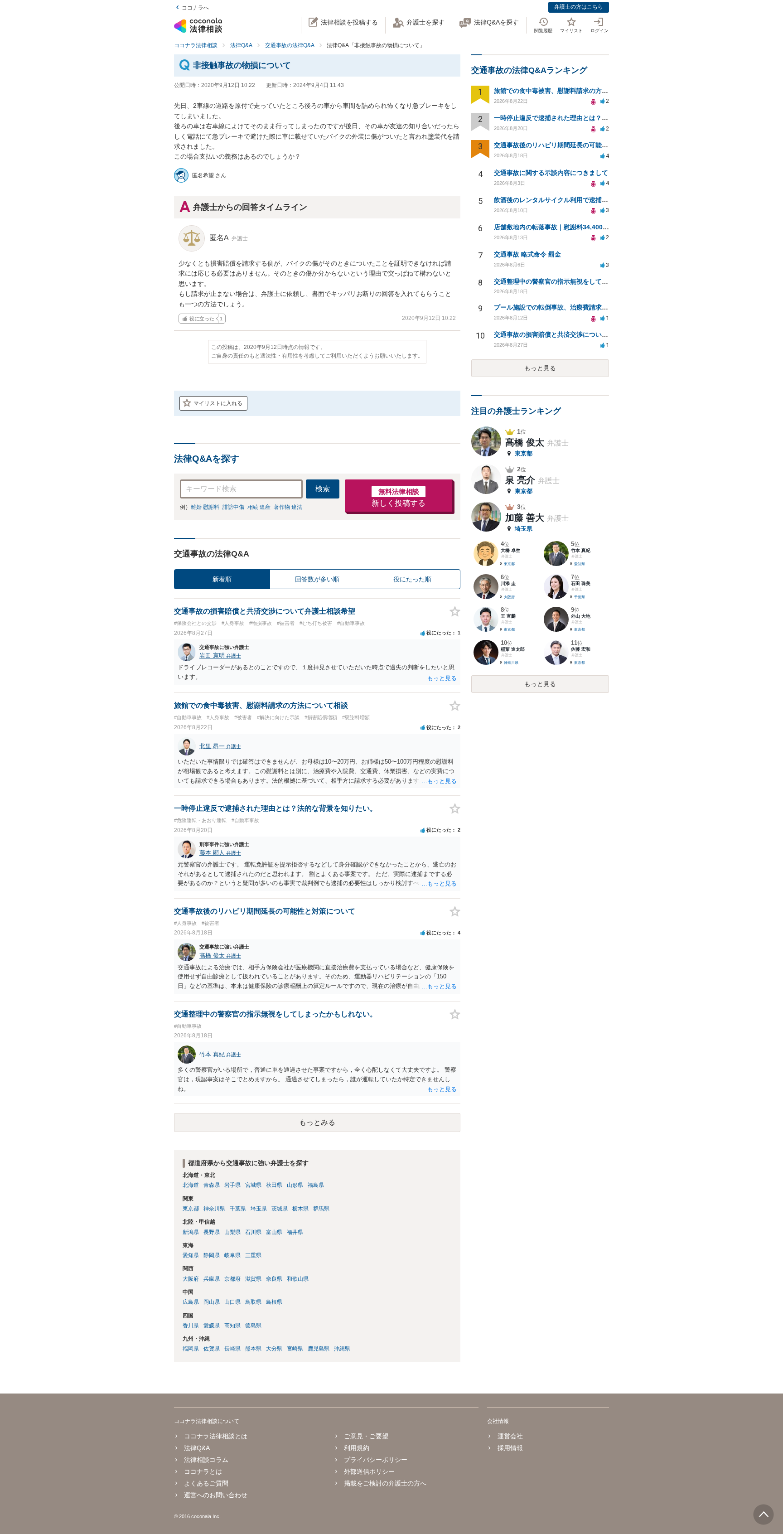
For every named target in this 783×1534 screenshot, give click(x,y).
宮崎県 (295, 1348)
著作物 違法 (288, 507)
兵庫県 (211, 1279)
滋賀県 (253, 1279)
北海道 (191, 1185)
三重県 (253, 1255)
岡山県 (211, 1302)
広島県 (191, 1302)
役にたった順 (412, 579)
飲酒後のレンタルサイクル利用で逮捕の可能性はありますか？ (583, 199)
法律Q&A (197, 1448)
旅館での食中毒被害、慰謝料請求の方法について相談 (570, 90)
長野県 (211, 1232)
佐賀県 (211, 1348)
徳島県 (253, 1325)
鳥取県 (253, 1302)
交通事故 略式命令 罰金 (527, 254)
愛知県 (191, 1255)
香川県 (191, 1325)
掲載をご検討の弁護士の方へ (385, 1483)
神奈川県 (214, 1208)
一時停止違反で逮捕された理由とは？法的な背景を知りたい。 (583, 117)
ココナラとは (203, 1471)
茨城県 (279, 1208)
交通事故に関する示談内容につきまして (551, 172)
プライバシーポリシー (375, 1459)
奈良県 (274, 1279)
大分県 (274, 1348)
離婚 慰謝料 (205, 507)
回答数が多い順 (317, 579)
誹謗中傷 (233, 507)
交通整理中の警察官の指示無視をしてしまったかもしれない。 (583, 281)
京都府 (232, 1279)
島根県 (274, 1302)
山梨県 (232, 1232)
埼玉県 (259, 1208)
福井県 (295, 1232)
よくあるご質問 (206, 1483)
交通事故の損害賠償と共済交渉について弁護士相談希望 (573, 334)
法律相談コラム (206, 1459)
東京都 (191, 1208)
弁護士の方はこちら (578, 7)
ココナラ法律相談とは (215, 1436)
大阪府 (191, 1279)
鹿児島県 (318, 1348)
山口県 (232, 1302)
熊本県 (253, 1348)
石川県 (253, 1232)
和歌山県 (298, 1279)
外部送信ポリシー (369, 1471)
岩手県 (232, 1185)
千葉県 (238, 1208)
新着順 (222, 579)
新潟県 (191, 1232)
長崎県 (232, 1348)
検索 (322, 489)
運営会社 (510, 1436)
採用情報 (510, 1448)
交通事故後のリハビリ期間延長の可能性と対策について (573, 145)
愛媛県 (211, 1325)
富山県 (274, 1232)
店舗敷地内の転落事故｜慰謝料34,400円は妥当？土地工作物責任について (599, 227)
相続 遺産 (259, 507)
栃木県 (300, 1208)
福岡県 (191, 1348)
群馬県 (321, 1208)
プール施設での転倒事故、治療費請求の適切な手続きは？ (576, 307)
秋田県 (274, 1185)
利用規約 (356, 1448)
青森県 (211, 1185)
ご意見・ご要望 (366, 1436)
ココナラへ (195, 8)
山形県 (295, 1185)
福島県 (316, 1185)
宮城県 (253, 1185)
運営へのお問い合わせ (215, 1495)
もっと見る (540, 368)
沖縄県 (342, 1348)
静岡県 (211, 1255)
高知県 (232, 1325)
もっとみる (317, 1122)
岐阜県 (232, 1255)
